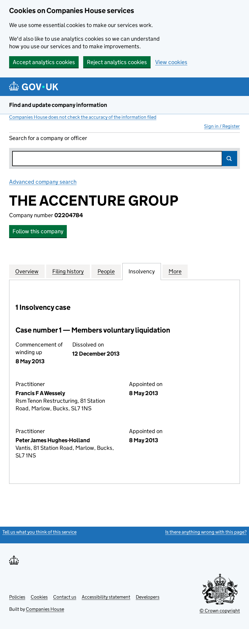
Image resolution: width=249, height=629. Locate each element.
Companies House (45, 609)
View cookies (171, 62)
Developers (147, 597)
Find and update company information (58, 104)
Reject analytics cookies (117, 62)
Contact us (64, 597)
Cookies (39, 597)
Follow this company (37, 231)
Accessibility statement (106, 597)
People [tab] (106, 271)
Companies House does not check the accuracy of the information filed (82, 117)
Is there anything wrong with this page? (206, 532)
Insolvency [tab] (141, 271)
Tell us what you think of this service (39, 532)
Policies (17, 597)
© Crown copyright (220, 611)
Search (229, 158)
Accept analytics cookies (44, 62)
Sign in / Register (222, 126)
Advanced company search (43, 181)
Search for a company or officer (48, 138)
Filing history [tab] (68, 271)
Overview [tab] (27, 271)
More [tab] (175, 271)
